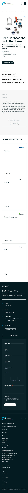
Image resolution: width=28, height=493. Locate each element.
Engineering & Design (6, 467)
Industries (4, 440)
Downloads (4, 97)
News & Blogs (4, 482)
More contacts (14, 335)
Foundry (3, 469)
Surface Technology (7, 82)
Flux (7, 12)
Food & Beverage (6, 79)
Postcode (7, 361)
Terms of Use (4, 429)
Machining (4, 471)
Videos (3, 442)
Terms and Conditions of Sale (8, 423)
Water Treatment (19, 82)
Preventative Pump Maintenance (8, 455)
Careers (4, 447)
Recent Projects (6, 445)
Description (4, 94)
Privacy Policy (4, 432)
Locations (4, 479)
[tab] (14, 94)
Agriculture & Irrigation (8, 74)
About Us (4, 436)
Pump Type (5, 438)
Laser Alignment (5, 473)
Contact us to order (8, 62)
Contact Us (4, 484)
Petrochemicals (17, 79)
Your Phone (8, 355)
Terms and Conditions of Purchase (9, 426)
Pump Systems (5, 461)
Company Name (8, 367)
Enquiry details (9, 385)
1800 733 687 (8, 305)
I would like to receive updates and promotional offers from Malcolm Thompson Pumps (13, 399)
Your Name (7, 343)
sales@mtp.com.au (9, 312)
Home (3, 12)
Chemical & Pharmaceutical (9, 76)
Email (6, 349)
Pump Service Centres (6, 457)
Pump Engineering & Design (7, 459)
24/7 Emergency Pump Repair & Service (9, 453)
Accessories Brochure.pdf (14, 122)
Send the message (11, 405)
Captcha (7, 396)
